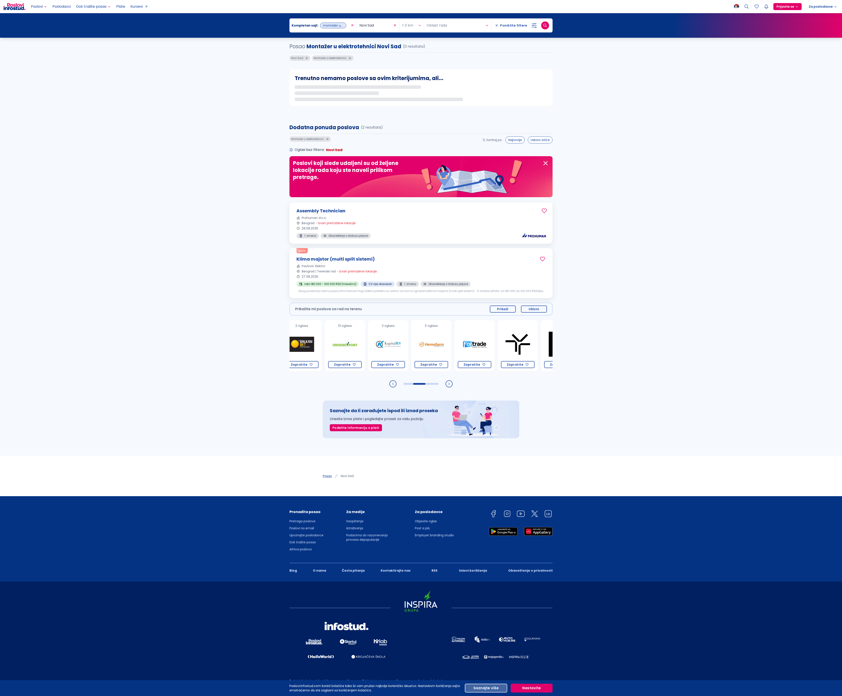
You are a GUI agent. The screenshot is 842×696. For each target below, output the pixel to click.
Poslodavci (61, 6)
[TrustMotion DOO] (487, 346)
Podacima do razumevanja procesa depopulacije (367, 537)
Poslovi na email (301, 528)
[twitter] (534, 514)
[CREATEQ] (530, 346)
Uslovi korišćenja (473, 570)
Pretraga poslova (302, 521)
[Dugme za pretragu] (545, 25)
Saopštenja (354, 521)
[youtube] (520, 514)
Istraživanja (354, 528)
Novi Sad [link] (347, 476)
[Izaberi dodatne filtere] (534, 25)
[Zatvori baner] (545, 163)
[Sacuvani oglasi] (757, 6)
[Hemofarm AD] (400, 346)
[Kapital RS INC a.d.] (357, 346)
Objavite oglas (426, 521)
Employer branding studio (434, 535)
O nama (319, 570)
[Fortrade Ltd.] (444, 346)
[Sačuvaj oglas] (544, 211)
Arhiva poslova (300, 549)
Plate (120, 6)
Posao (327, 476)
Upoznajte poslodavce (306, 535)
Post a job (422, 528)
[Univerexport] (314, 346)
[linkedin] (548, 514)
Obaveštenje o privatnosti (530, 570)
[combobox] (321, 25)
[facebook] (493, 514)
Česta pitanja (353, 570)
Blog (293, 570)
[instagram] (507, 514)
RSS (434, 570)
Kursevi (136, 6)
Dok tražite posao (302, 542)
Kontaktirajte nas (395, 570)
